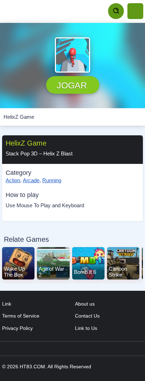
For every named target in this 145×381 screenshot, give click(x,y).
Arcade (31, 180)
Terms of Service (20, 316)
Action (13, 180)
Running (51, 180)
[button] (72, 55)
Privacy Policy (17, 328)
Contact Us (87, 316)
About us (85, 304)
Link (6, 304)
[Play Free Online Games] (35, 11)
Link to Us (86, 328)
